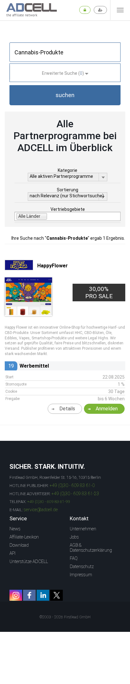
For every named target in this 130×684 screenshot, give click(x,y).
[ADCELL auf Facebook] (29, 595)
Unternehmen (83, 528)
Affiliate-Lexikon (24, 536)
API (12, 553)
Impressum (81, 574)
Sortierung (67, 189)
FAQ (74, 558)
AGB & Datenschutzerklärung (91, 548)
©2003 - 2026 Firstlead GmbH (65, 617)
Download (19, 545)
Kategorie (67, 170)
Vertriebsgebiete (67, 209)
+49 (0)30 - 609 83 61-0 (72, 485)
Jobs (74, 536)
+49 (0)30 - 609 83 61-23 (75, 493)
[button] (65, 95)
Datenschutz (82, 566)
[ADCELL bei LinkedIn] (43, 595)
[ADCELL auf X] (56, 595)
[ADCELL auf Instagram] (15, 595)
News (15, 528)
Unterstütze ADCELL (28, 561)
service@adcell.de (41, 509)
